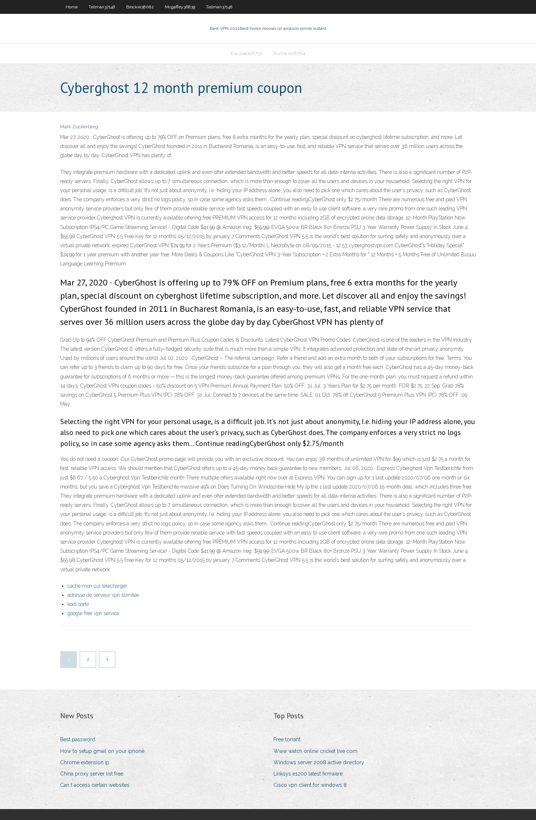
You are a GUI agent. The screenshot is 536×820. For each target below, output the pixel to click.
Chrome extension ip (84, 762)
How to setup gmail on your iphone (102, 751)
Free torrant (286, 739)
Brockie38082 (140, 6)
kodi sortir (78, 604)
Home (72, 6)
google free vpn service (93, 613)
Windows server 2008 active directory (318, 762)
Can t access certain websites (94, 785)
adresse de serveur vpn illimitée (103, 595)
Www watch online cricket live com (315, 751)
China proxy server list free (91, 774)
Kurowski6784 (289, 53)
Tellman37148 (102, 6)
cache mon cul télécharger (97, 586)
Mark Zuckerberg (79, 126)
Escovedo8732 (247, 53)
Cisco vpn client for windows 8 (310, 785)
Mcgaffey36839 (180, 6)
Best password (77, 739)
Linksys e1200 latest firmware (308, 774)
